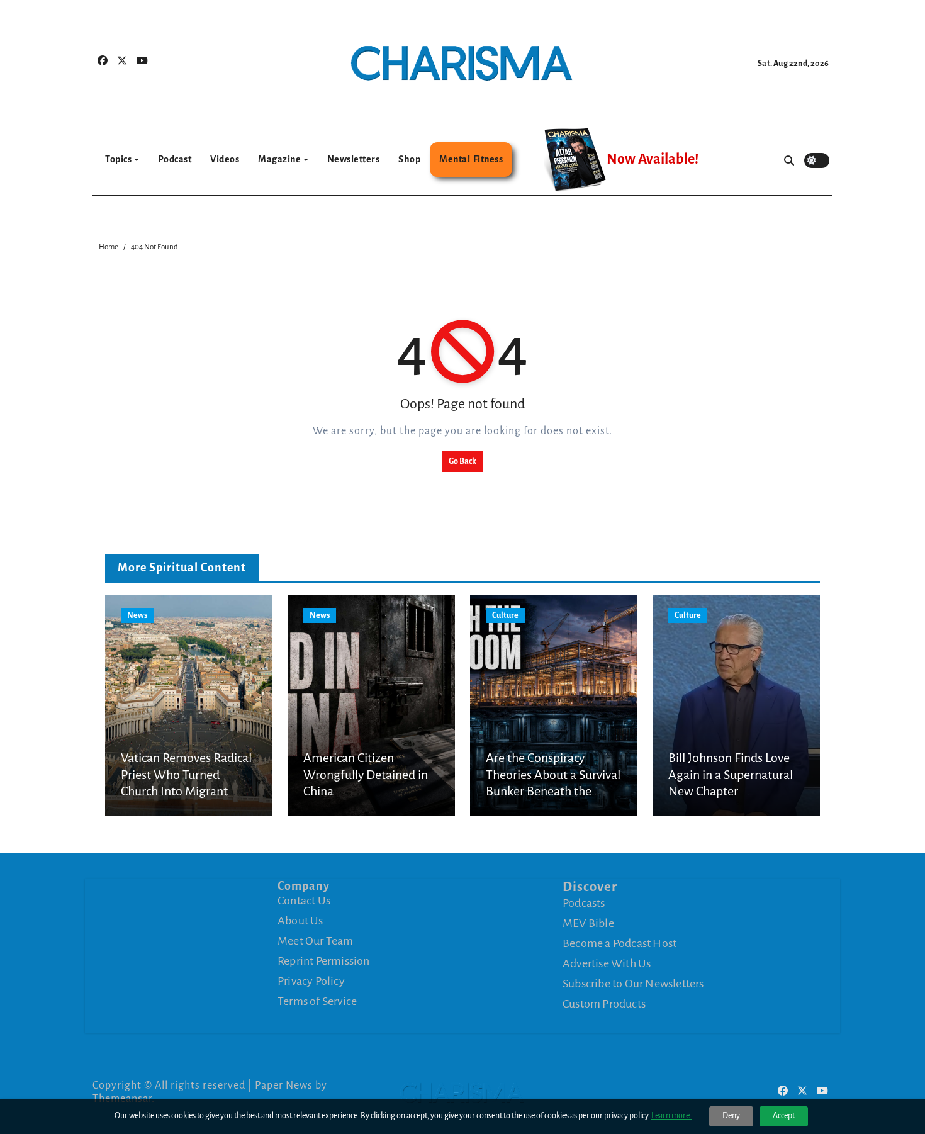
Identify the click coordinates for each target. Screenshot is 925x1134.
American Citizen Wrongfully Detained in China (365, 774)
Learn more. (671, 1115)
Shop (409, 159)
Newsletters (353, 159)
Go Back (462, 461)
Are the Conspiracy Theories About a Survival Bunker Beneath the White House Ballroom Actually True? (553, 791)
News (137, 615)
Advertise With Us (607, 963)
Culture (505, 615)
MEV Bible (588, 922)
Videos (224, 159)
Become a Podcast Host (619, 942)
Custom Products (604, 1003)
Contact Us (304, 900)
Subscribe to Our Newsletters (633, 983)
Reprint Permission (324, 961)
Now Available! (652, 159)
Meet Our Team (316, 941)
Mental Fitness (471, 159)
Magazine (280, 159)
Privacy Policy (311, 981)
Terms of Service (317, 1001)
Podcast (175, 159)
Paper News (284, 1085)
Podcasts (584, 902)
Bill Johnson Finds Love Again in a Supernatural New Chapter (730, 774)
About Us (300, 920)
